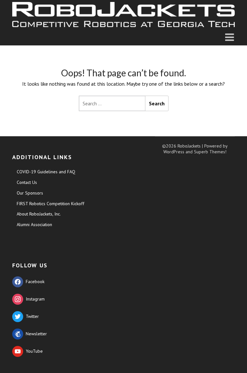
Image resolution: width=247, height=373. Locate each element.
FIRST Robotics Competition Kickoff (50, 203)
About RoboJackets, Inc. (39, 214)
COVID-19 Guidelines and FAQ (46, 172)
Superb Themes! (210, 152)
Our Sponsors (30, 193)
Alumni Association (34, 224)
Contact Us (27, 182)
